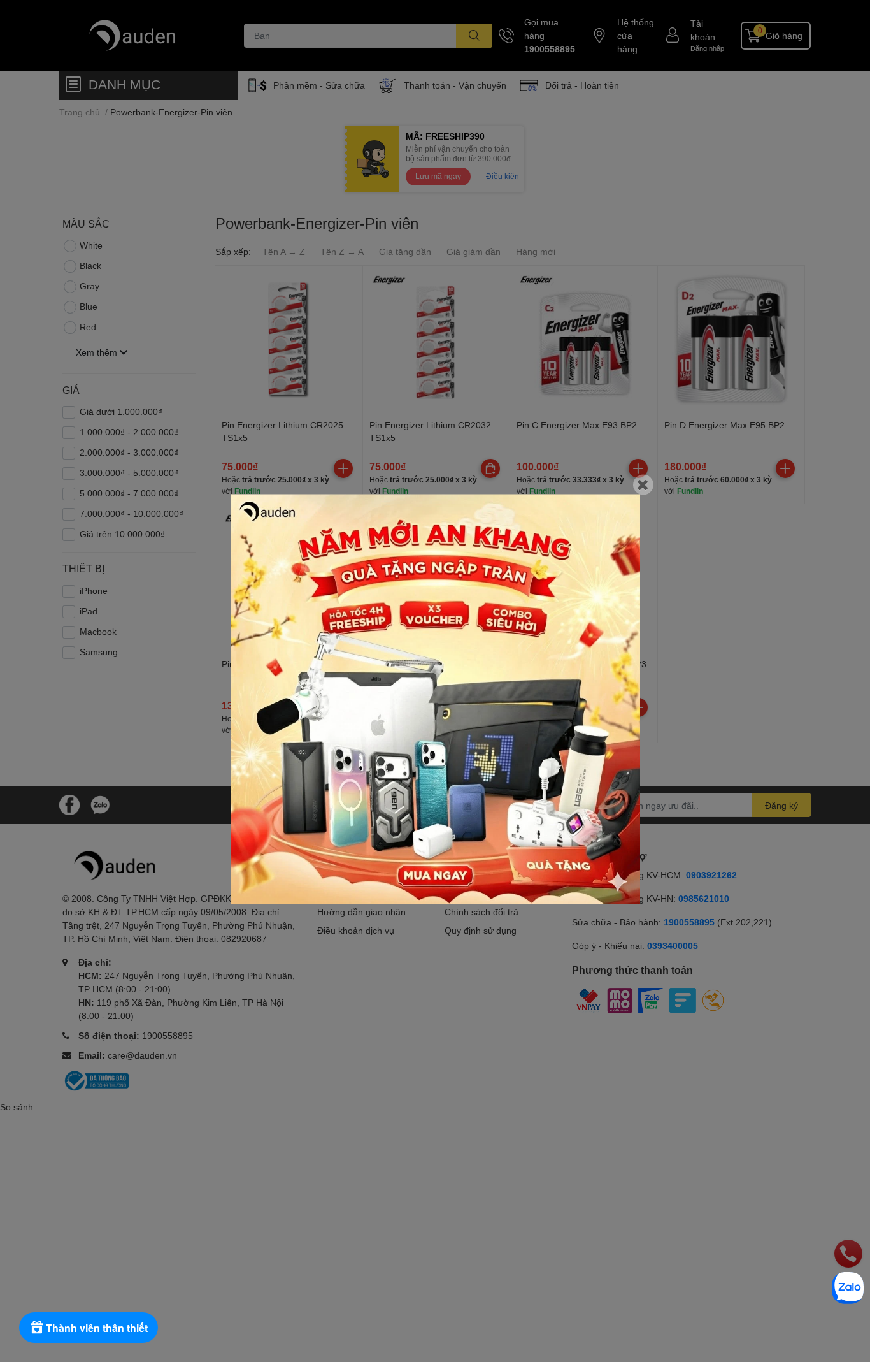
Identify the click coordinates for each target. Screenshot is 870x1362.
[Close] (643, 484)
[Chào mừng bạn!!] (435, 699)
